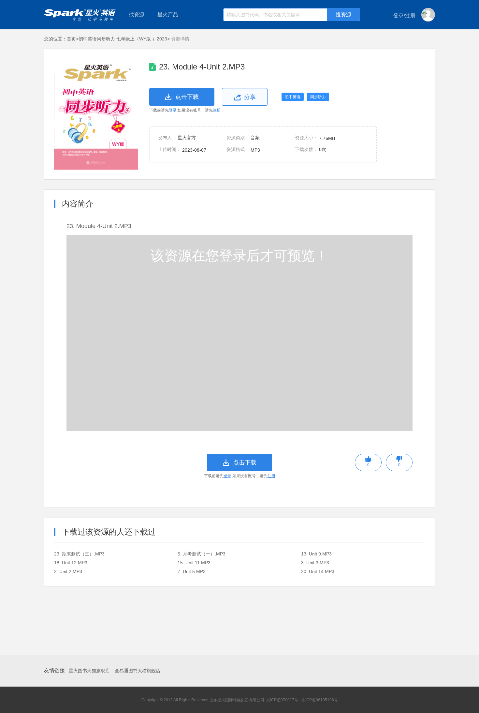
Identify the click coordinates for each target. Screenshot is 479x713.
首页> (73, 38)
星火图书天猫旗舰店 (89, 670)
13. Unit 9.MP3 (316, 553)
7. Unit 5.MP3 (192, 571)
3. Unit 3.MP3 (315, 562)
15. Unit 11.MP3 (194, 562)
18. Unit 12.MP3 (70, 562)
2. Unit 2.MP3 (68, 571)
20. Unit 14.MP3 (317, 571)
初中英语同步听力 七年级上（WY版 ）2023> (124, 38)
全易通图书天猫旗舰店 (137, 670)
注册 (217, 110)
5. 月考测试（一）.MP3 (201, 553)
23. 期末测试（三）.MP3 (79, 553)
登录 (173, 110)
